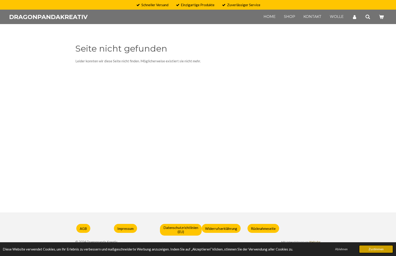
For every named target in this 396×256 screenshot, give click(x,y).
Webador (315, 241)
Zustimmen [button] (376, 249)
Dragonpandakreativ (48, 17)
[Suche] (367, 17)
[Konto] (354, 17)
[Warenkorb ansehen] (381, 17)
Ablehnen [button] (341, 249)
